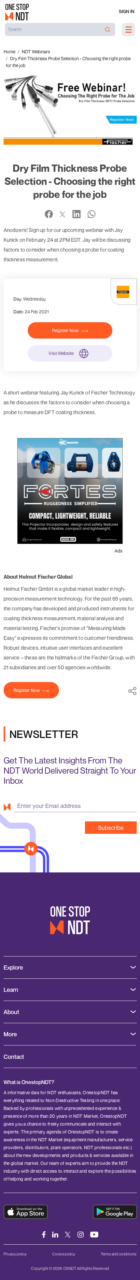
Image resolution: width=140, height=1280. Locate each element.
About (11, 1011)
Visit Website (61, 353)
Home (9, 51)
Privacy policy (15, 1254)
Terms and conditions (118, 1254)
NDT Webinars (36, 51)
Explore (13, 967)
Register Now (65, 330)
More (10, 1034)
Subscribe (111, 827)
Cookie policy (63, 1254)
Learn (11, 989)
